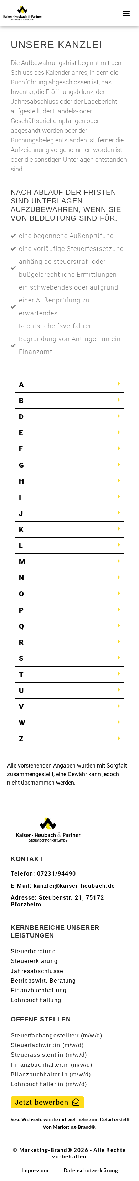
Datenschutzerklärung (90, 1170)
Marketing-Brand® (74, 1127)
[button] (126, 13)
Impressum (34, 1170)
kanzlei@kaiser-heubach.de (74, 885)
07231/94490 (56, 873)
